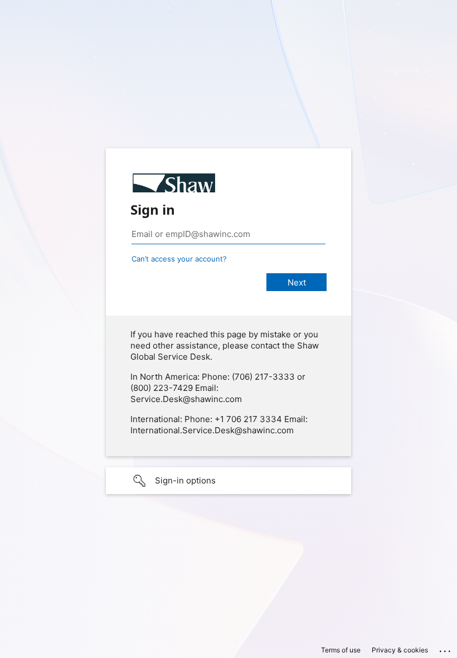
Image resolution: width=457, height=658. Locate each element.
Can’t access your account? (179, 258)
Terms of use (341, 650)
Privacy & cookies (400, 650)
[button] (228, 480)
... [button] (446, 648)
